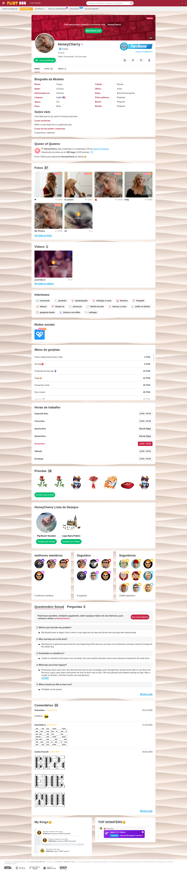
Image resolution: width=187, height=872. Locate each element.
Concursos (74, 9)
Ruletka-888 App (91, 9)
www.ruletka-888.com (38, 862)
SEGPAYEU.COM (68, 862)
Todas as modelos (10, 9)
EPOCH (59, 862)
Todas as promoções (57, 9)
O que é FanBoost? (144, 52)
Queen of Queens (101, 149)
